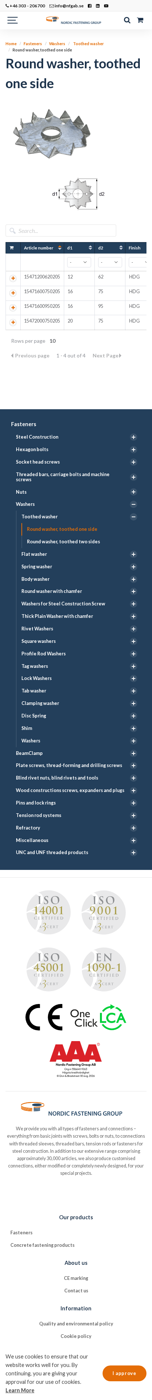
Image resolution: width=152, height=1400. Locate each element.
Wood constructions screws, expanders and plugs (70, 790)
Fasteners (23, 424)
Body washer (35, 579)
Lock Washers (36, 678)
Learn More (20, 1390)
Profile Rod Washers (43, 653)
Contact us (76, 1290)
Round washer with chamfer (51, 591)
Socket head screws (38, 462)
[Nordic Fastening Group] (76, 20)
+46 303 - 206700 (27, 5)
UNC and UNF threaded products (52, 852)
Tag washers (34, 666)
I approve (124, 1373)
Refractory (28, 828)
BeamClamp (29, 753)
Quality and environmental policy (76, 1324)
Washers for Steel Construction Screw (63, 604)
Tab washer (33, 691)
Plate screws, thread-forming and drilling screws (69, 765)
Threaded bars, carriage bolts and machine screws (63, 477)
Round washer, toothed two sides (63, 541)
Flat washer (34, 554)
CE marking (76, 1278)
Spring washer (36, 566)
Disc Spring (33, 716)
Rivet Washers (37, 628)
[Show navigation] (13, 20)
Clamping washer (40, 703)
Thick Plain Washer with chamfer (57, 616)
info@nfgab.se (69, 5)
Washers (25, 504)
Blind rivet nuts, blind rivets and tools (57, 778)
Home (11, 43)
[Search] (127, 20)
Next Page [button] (105, 355)
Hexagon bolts (32, 449)
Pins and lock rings (36, 803)
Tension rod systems (38, 815)
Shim (26, 728)
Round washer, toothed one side (62, 529)
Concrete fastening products (42, 1245)
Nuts (21, 492)
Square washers (38, 641)
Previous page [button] (33, 355)
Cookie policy (76, 1336)
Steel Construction (37, 437)
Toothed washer (39, 516)
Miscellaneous (32, 840)
